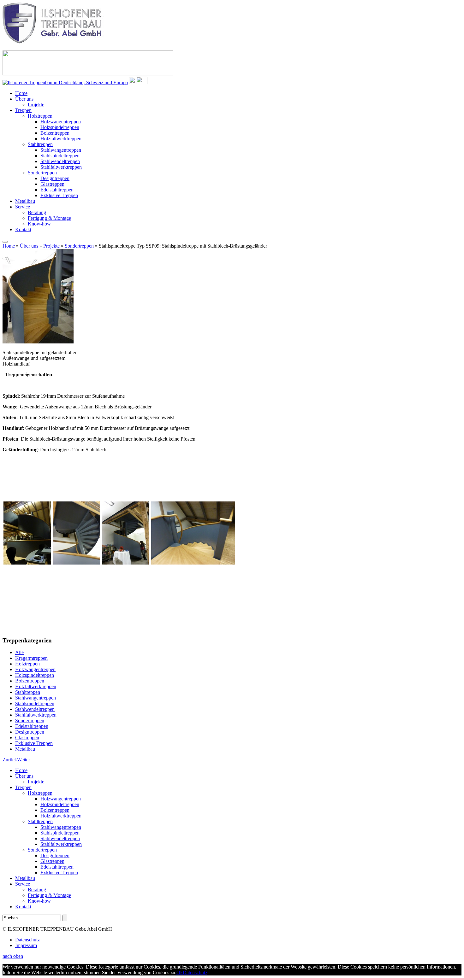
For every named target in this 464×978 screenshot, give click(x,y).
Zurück (10, 759)
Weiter (23, 759)
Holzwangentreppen (60, 121)
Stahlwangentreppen (60, 150)
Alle (19, 652)
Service (22, 206)
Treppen (23, 110)
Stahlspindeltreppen (60, 155)
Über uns (24, 99)
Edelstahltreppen (57, 189)
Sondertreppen (42, 172)
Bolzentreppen (54, 133)
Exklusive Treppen (59, 195)
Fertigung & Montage (49, 218)
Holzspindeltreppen (59, 127)
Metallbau (25, 201)
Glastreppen (52, 184)
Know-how (39, 223)
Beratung (37, 212)
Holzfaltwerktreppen (60, 138)
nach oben (13, 956)
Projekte (36, 104)
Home (21, 93)
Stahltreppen (40, 144)
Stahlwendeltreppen (60, 161)
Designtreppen (54, 178)
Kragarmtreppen (31, 658)
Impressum (26, 945)
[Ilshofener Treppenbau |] (53, 41)
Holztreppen (40, 116)
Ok (179, 972)
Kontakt (23, 229)
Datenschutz (27, 939)
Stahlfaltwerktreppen (61, 167)
